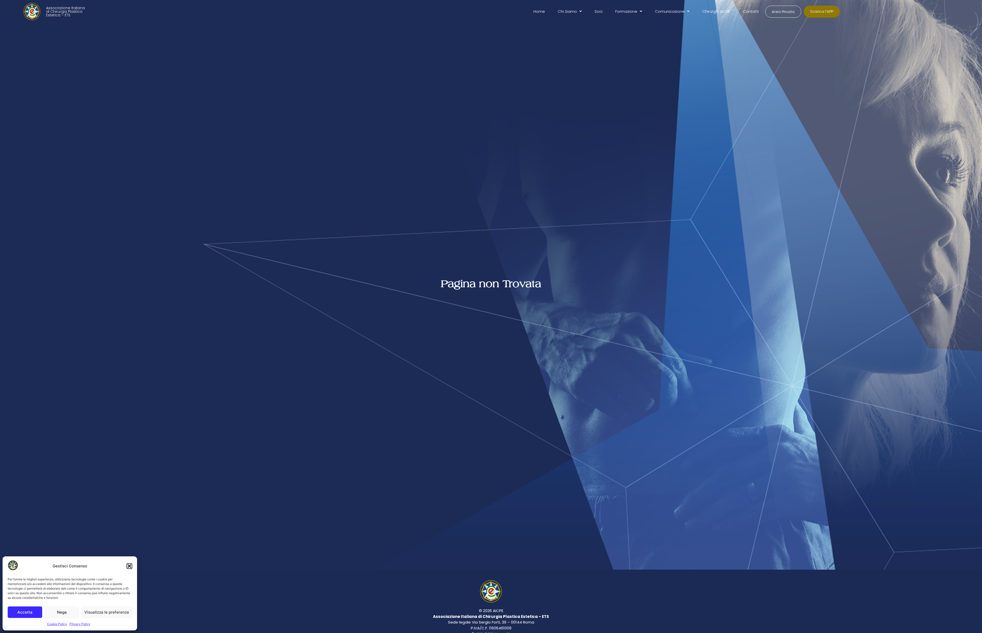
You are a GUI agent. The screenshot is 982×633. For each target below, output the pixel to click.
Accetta (24, 612)
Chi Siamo (567, 11)
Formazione (626, 11)
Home (539, 11)
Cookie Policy (57, 624)
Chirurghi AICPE (716, 11)
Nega (62, 612)
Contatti (751, 11)
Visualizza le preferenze (106, 612)
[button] (129, 566)
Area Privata (783, 11)
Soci (598, 11)
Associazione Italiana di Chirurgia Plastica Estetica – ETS (65, 11)
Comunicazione (670, 11)
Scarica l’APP (821, 11)
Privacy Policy (80, 624)
